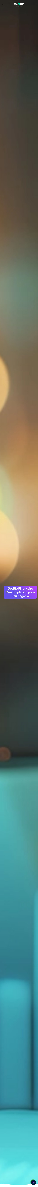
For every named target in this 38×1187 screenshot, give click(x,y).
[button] (2, 4)
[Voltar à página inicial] (19, 4)
